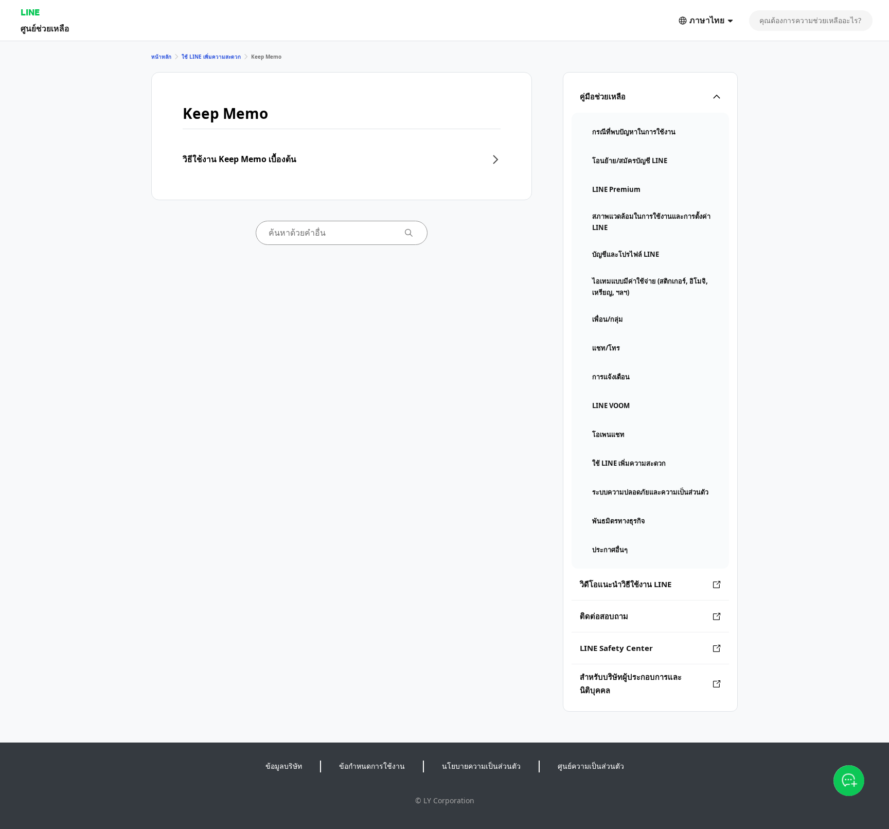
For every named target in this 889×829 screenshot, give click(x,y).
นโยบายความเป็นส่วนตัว (481, 766)
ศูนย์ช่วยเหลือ (45, 28)
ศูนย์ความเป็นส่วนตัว (591, 766)
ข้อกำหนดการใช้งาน (372, 766)
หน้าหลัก (161, 56)
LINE (30, 12)
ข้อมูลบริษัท (283, 766)
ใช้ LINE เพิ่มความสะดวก (211, 56)
